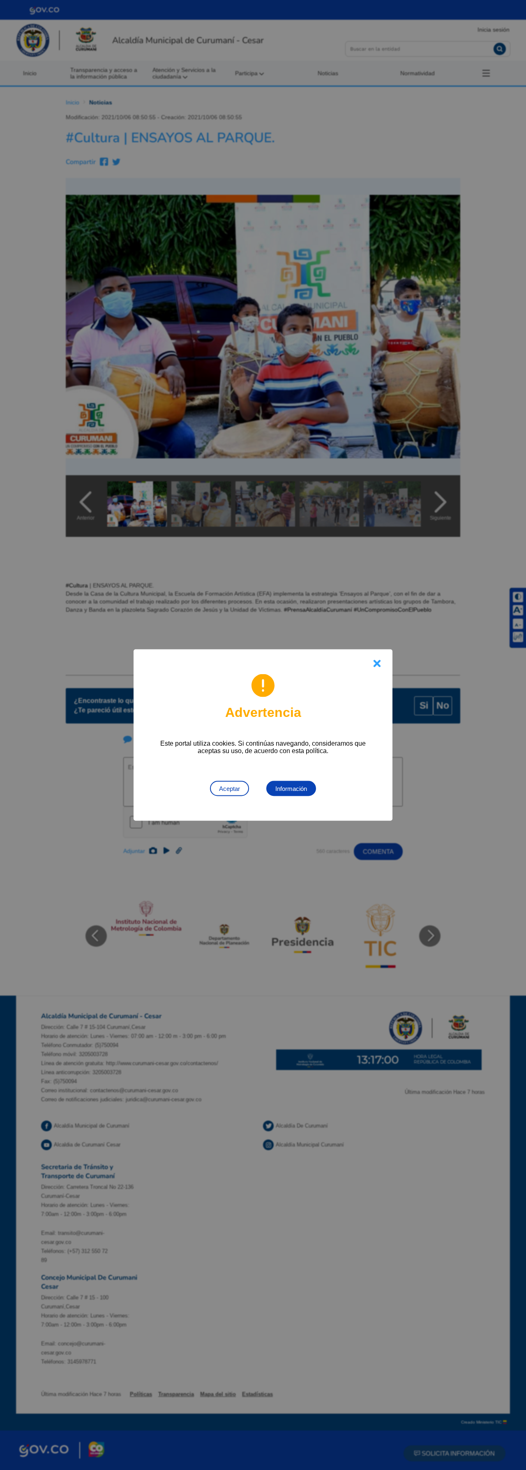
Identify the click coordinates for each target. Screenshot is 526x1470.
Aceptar (229, 788)
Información (291, 788)
